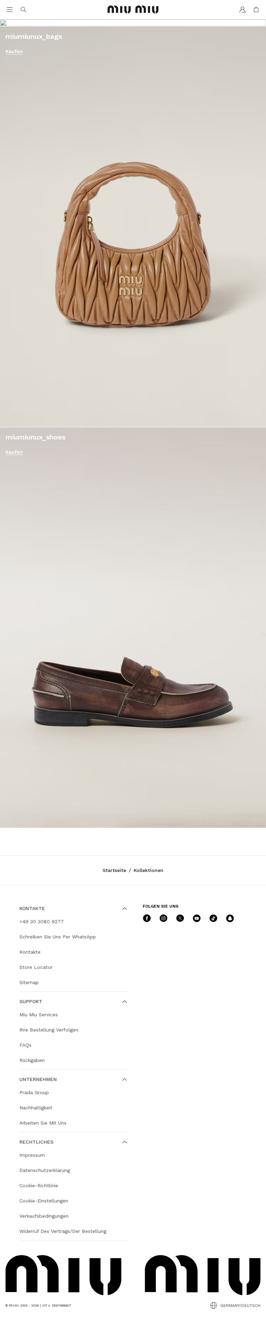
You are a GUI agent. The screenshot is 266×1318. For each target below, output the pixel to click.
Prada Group (34, 1092)
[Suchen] (23, 10)
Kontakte (30, 952)
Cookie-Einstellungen (43, 1200)
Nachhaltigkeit (35, 1107)
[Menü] (10, 10)
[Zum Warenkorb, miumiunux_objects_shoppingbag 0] (256, 10)
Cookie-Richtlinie (38, 1185)
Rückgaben (32, 1060)
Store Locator (36, 967)
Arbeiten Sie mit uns (42, 1123)
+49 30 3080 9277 (41, 921)
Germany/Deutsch (240, 1305)
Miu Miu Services (38, 1014)
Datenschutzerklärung (44, 1170)
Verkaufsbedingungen (44, 1216)
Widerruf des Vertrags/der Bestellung (62, 1231)
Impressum (32, 1155)
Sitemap (29, 982)
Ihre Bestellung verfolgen (48, 1030)
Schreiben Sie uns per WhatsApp (57, 936)
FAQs (25, 1045)
